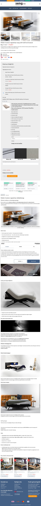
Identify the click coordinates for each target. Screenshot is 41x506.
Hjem (10, 8)
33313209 (2, 485)
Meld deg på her (32, 496)
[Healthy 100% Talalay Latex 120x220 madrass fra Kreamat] (21, 93)
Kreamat (30, 8)
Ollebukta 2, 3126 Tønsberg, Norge (7, 495)
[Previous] (3, 22)
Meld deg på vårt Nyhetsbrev (33, 490)
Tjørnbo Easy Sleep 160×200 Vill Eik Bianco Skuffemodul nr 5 (33, 472)
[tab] (7, 195)
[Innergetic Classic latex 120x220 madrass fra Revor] (21, 84)
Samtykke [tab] (7, 246)
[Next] (38, 22)
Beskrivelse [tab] (3, 195)
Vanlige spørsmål (17, 484)
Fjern (38, 136)
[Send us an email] (19, 494)
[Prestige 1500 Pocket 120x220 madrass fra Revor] (21, 89)
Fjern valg (5, 101)
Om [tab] (33, 246)
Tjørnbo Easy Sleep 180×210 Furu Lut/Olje (19, 472)
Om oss (15, 489)
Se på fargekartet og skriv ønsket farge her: (9, 161)
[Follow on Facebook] (15, 494)
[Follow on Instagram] (17, 494)
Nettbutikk (15, 8)
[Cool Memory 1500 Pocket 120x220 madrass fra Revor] (21, 80)
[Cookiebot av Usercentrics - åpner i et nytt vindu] (35, 243)
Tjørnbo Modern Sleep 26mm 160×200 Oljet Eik (7, 472)
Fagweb (29, 504)
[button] (1, 4)
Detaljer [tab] (20, 246)
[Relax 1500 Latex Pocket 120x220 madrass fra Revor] (21, 76)
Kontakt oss (16, 485)
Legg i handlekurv (12, 176)
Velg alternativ (4, 476)
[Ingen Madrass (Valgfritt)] (21, 72)
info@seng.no (3, 484)
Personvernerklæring (18, 487)
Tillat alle (33, 261)
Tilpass (19, 261)
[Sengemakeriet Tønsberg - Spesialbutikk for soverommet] (21, 4)
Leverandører (23, 8)
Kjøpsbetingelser (17, 486)
